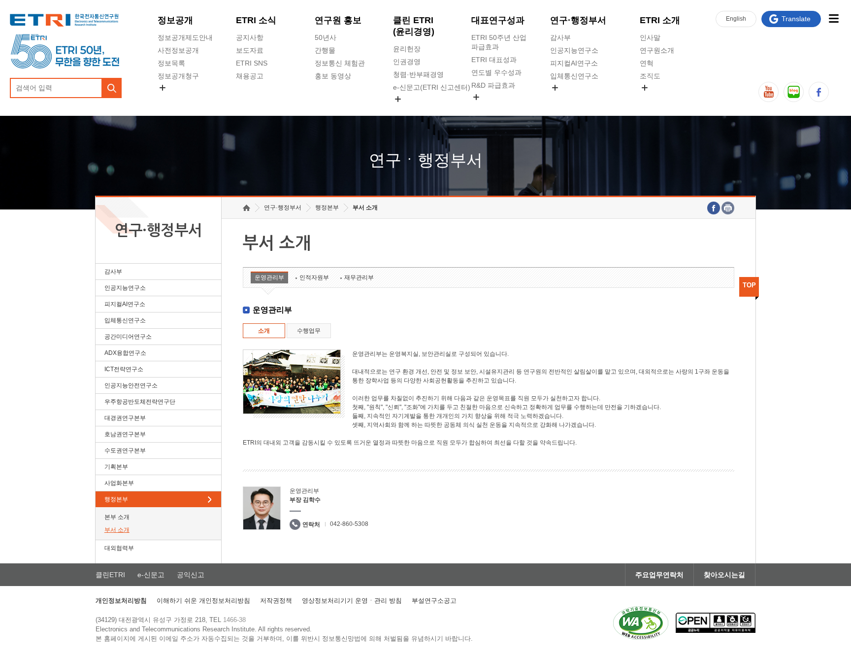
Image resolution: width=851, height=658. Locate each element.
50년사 (325, 37)
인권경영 (407, 62)
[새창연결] (713, 208)
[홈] (246, 208)
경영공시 (171, 99)
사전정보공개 (178, 50)
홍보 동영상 (333, 76)
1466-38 (234, 619)
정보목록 (171, 63)
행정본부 (116, 499)
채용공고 (249, 76)
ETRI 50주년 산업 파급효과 (498, 42)
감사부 (560, 37)
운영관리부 (269, 277)
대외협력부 (119, 548)
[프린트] (727, 208)
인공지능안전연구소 (131, 385)
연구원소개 (657, 50)
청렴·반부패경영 (418, 74)
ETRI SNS (251, 63)
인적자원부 (314, 277)
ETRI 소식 (256, 20)
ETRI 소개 (660, 20)
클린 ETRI (413, 25)
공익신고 (407, 110)
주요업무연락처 (659, 575)
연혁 (647, 63)
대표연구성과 (497, 20)
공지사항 (249, 37)
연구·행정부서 (578, 20)
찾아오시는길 (724, 575)
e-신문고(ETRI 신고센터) (431, 87)
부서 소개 (117, 529)
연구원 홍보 (338, 20)
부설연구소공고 (434, 600)
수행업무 (309, 330)
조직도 (650, 76)
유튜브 (768, 92)
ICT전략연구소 (123, 369)
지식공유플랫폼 (495, 108)
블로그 (794, 92)
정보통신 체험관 (340, 63)
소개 (264, 330)
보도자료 (249, 50)
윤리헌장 (407, 49)
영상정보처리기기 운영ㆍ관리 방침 (352, 600)
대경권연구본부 (125, 418)
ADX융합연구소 (125, 352)
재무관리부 (359, 277)
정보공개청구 (178, 76)
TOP (749, 285)
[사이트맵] (833, 18)
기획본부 (116, 466)
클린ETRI (110, 575)
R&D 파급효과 (493, 85)
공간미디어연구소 (577, 99)
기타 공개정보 (661, 99)
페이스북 (819, 92)
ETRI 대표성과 (494, 60)
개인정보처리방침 (121, 600)
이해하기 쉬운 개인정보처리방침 (203, 600)
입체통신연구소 (574, 76)
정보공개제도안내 (185, 37)
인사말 (650, 37)
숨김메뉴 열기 (162, 88)
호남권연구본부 (125, 434)
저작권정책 (276, 600)
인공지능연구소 (574, 50)
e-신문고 (150, 575)
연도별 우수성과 (496, 72)
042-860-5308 (349, 523)
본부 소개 (117, 517)
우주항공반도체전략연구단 (139, 401)
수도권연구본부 (125, 450)
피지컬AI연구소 (574, 63)
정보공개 (175, 20)
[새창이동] (640, 623)
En (736, 18)
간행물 (325, 50)
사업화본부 (119, 483)
